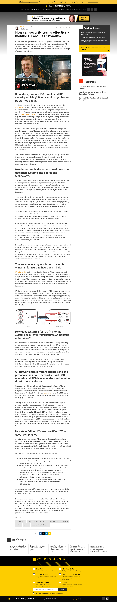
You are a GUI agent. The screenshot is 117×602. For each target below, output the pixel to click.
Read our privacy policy (74, 599)
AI (34, 9)
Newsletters (82, 9)
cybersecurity (54, 521)
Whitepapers (69, 9)
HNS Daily (39, 569)
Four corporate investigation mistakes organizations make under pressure (77, 548)
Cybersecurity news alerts (71, 574)
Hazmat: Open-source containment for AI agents (93, 37)
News (22, 9)
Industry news (56, 9)
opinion (19, 525)
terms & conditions (57, 593)
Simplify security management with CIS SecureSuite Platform (92, 93)
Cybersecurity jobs (43, 582)
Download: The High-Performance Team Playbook (93, 48)
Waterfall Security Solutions (40, 525)
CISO (31, 9)
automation (47, 393)
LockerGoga (19, 107)
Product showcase (46, 9)
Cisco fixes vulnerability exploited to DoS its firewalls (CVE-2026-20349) (58, 548)
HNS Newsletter (68, 569)
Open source (66, 582)
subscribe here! (93, 2)
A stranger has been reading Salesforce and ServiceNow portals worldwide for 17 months (98, 548)
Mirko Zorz (22, 26)
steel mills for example (28, 114)
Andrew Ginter (21, 521)
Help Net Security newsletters (28, 2)
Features (27, 9)
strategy (26, 525)
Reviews (63, 9)
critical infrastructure (40, 521)
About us (83, 599)
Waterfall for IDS (20, 272)
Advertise (89, 599)
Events (76, 9)
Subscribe (63, 589)
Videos (38, 9)
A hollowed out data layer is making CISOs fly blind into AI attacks (18, 548)
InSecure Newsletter (43, 574)
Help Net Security (58, 599)
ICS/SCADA (64, 521)
